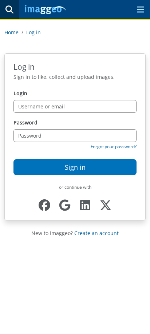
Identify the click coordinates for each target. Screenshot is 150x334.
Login (20, 93)
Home (11, 32)
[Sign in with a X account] (105, 205)
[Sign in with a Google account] (65, 205)
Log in (33, 32)
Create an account (96, 233)
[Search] (9, 9)
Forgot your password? (114, 146)
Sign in (75, 167)
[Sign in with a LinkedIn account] (85, 205)
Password (25, 122)
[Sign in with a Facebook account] (44, 205)
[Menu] (140, 9)
